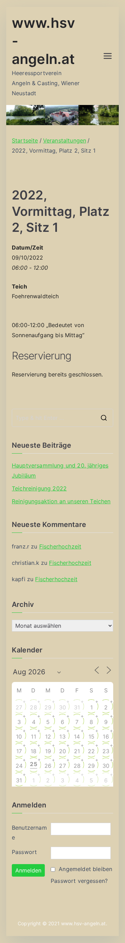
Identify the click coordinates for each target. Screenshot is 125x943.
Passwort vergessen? (79, 880)
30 (62, 707)
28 (33, 707)
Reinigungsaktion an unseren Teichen (61, 501)
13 (62, 736)
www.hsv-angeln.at (83, 923)
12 (48, 736)
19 (48, 751)
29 (47, 707)
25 (33, 764)
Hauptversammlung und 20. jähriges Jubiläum (60, 470)
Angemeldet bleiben (85, 868)
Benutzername (29, 832)
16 (106, 736)
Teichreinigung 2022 (39, 488)
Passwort (24, 851)
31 (77, 707)
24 (19, 765)
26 (47, 765)
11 (33, 736)
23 (105, 751)
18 (33, 751)
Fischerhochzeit (60, 546)
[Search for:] (62, 417)
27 (19, 707)
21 (77, 751)
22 (91, 751)
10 (19, 736)
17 (19, 751)
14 (77, 736)
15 (91, 736)
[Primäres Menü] (107, 56)
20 (62, 751)
